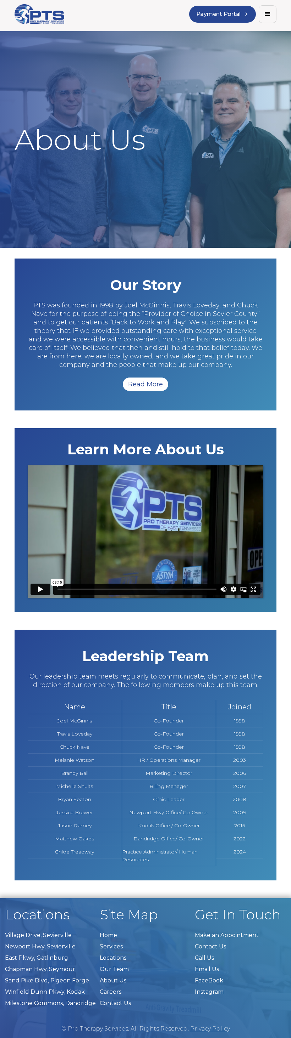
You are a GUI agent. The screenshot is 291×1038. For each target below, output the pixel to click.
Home (108, 935)
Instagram (209, 991)
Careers (110, 991)
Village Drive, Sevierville (38, 935)
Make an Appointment (227, 935)
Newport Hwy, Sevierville (40, 946)
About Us (113, 980)
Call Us (204, 957)
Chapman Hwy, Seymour (40, 969)
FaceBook (209, 980)
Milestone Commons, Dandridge (50, 1003)
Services (111, 946)
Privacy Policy (210, 1028)
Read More (145, 384)
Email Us (207, 969)
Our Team (114, 969)
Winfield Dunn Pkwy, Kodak (45, 991)
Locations (113, 957)
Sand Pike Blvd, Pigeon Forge (47, 980)
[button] (267, 14)
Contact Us (115, 1003)
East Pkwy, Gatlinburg (36, 957)
